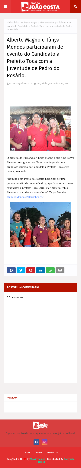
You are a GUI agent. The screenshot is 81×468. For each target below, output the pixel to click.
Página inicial (13, 22)
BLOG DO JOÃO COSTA (20, 83)
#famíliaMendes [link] (16, 196)
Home (27, 452)
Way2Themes (37, 459)
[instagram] (44, 442)
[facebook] (36, 442)
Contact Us (52, 452)
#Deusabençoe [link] (35, 196)
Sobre (39, 452)
